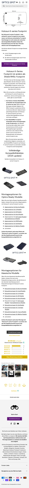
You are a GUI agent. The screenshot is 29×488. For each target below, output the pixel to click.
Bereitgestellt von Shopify (15, 484)
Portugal (22, 455)
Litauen (16, 453)
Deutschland (6, 452)
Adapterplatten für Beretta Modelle (14, 207)
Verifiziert (14, 390)
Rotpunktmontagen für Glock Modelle (15, 298)
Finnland (16, 450)
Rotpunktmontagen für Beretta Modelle (16, 288)
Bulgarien (11, 448)
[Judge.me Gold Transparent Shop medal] (14, 385)
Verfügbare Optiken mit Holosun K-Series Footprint (14, 64)
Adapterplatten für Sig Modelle (13, 223)
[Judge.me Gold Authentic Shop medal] (10, 385)
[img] (14, 341)
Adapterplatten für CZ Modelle (13, 209)
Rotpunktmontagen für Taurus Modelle (15, 312)
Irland (24, 452)
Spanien (10, 457)
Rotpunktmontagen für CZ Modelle (14, 293)
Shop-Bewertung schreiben (15, 357)
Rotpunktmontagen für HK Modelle (14, 296)
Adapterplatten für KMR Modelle (13, 221)
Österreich (22, 446)
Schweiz (22, 457)
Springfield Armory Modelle (12, 218)
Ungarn (20, 452)
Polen (18, 455)
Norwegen (13, 455)
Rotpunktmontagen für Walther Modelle (16, 314)
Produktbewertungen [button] (14, 332)
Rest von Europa (12, 459)
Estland (11, 450)
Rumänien (5, 457)
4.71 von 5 (18, 341)
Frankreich (22, 450)
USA (19, 459)
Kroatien (22, 448)
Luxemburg (21, 453)
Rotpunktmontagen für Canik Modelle (15, 291)
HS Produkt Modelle (21, 217)
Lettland (10, 453)
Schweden (16, 457)
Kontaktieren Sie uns (14, 418)
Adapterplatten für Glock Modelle (14, 214)
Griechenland (14, 452)
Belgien (6, 448)
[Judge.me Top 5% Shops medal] (24, 385)
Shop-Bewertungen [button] (14, 335)
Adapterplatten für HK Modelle (13, 212)
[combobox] (14, 6)
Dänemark (6, 450)
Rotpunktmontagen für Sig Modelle (14, 305)
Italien (6, 453)
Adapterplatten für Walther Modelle (14, 226)
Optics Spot (7, 484)
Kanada (17, 448)
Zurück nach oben (14, 397)
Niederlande (6, 455)
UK (26, 457)
